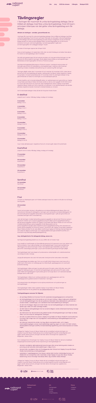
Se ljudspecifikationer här (47, 289)
